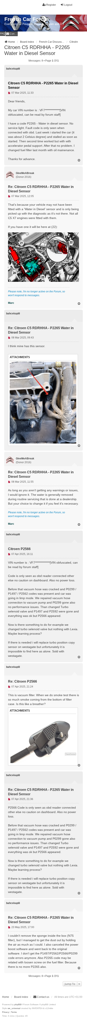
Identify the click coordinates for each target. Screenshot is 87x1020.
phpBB (17, 1004)
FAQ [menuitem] (2, 33)
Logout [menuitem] (68, 4)
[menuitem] (12, 33)
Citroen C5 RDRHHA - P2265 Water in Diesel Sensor (37, 50)
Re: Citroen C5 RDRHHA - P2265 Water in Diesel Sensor (41, 189)
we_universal (14, 1008)
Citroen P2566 (19, 549)
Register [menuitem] (51, 4)
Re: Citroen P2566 (22, 681)
